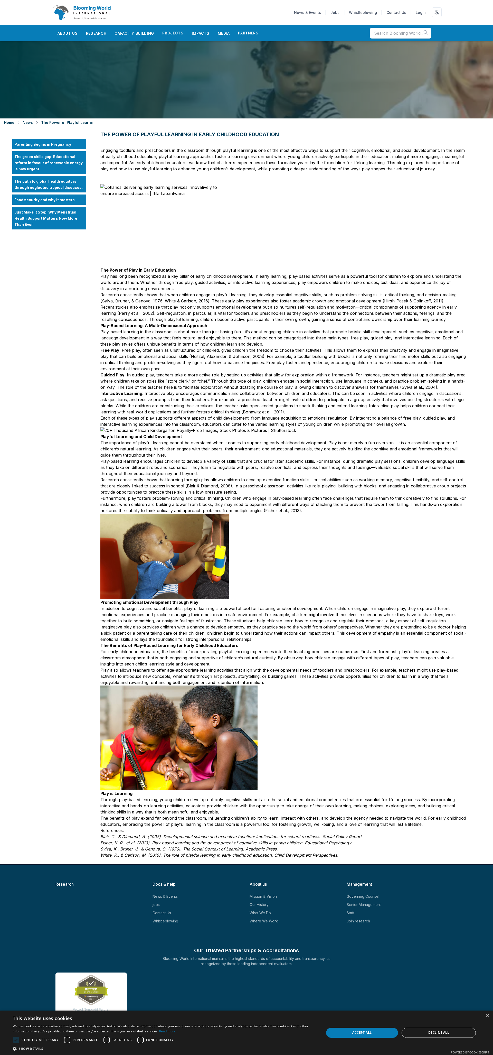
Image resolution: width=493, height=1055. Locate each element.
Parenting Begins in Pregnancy (42, 144)
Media (224, 33)
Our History (259, 904)
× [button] (487, 1016)
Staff (350, 913)
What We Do (260, 913)
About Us (68, 33)
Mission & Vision (263, 896)
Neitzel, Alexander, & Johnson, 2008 (227, 356)
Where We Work (264, 921)
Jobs (334, 12)
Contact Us (396, 12)
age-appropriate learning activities (199, 670)
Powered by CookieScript (470, 1052)
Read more (167, 1031)
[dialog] (246, 1033)
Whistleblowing (363, 12)
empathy (386, 633)
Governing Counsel (363, 896)
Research (96, 33)
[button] (164, 1048)
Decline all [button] (438, 1032)
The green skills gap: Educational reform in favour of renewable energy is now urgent (48, 162)
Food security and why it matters (44, 200)
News (28, 122)
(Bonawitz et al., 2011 (261, 411)
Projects (173, 33)
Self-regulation (170, 313)
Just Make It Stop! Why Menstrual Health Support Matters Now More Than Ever (45, 218)
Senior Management (364, 904)
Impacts (201, 33)
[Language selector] (437, 12)
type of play (248, 381)
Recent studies (114, 307)
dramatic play (442, 374)
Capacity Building (134, 33)
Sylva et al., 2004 (419, 387)
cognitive (423, 331)
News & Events (307, 12)
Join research (358, 921)
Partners (248, 33)
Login (421, 12)
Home (9, 122)
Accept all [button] (362, 1032)
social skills (176, 356)
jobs (156, 904)
